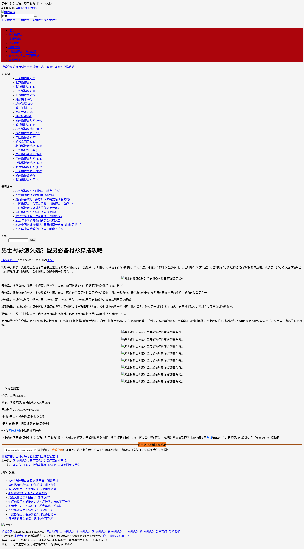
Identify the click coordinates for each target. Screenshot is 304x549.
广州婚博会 (22, 20)
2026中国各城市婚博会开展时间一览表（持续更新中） (49, 224)
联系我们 (14, 59)
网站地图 (52, 531)
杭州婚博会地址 (28, 128)
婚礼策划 (24, 107)
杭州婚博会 (25, 175)
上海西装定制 (49, 456)
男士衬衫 (18, 456)
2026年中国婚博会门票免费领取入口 (38, 220)
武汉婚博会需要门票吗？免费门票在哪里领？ (41, 460)
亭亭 (15, 260)
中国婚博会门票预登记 (22, 51)
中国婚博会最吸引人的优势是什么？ (38, 207)
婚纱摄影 (23, 99)
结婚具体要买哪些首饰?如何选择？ (30, 497)
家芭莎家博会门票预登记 (23, 55)
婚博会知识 (15, 38)
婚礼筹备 (24, 112)
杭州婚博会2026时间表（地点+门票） (38, 190)
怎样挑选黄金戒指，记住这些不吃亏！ (32, 518)
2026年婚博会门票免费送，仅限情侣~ (38, 216)
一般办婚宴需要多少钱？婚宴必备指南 (32, 514)
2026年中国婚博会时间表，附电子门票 (39, 228)
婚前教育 (14, 43)
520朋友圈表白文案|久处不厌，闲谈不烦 (33, 480)
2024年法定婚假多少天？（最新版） (30, 510)
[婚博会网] (8, 12)
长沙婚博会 (25, 95)
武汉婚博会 (25, 86)
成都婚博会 (51, 20)
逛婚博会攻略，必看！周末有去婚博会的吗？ (43, 199)
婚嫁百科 (18, 66)
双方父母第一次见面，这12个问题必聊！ (33, 489)
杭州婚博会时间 (28, 120)
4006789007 (24, 8)
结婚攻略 (14, 47)
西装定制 (14, 430)
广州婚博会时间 (28, 158)
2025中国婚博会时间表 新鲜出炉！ (36, 195)
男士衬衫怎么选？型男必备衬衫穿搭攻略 (49, 66)
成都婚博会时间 (27, 133)
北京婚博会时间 (28, 167)
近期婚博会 (15, 34)
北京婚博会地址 (28, 145)
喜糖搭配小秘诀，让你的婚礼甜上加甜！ (33, 484)
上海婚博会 (37, 20)
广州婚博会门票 (27, 150)
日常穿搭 (7, 456)
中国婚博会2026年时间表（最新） (36, 212)
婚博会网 (7, 66)
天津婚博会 (115, 531)
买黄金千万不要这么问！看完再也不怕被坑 (35, 505)
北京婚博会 (8, 20)
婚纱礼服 (23, 116)
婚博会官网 (20, 535)
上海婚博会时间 (28, 171)
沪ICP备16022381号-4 (116, 535)
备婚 (209, 437)
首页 (11, 30)
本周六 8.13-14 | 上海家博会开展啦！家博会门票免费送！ (48, 464)
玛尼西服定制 (32, 456)
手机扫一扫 (38, 8)
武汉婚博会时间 (27, 179)
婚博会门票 (25, 141)
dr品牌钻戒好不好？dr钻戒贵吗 (27, 493)
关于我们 (161, 531)
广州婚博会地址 (28, 154)
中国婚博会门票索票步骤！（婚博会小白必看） (45, 203)
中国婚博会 (25, 137)
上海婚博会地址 (28, 162)
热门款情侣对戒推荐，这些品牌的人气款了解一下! (39, 501)
